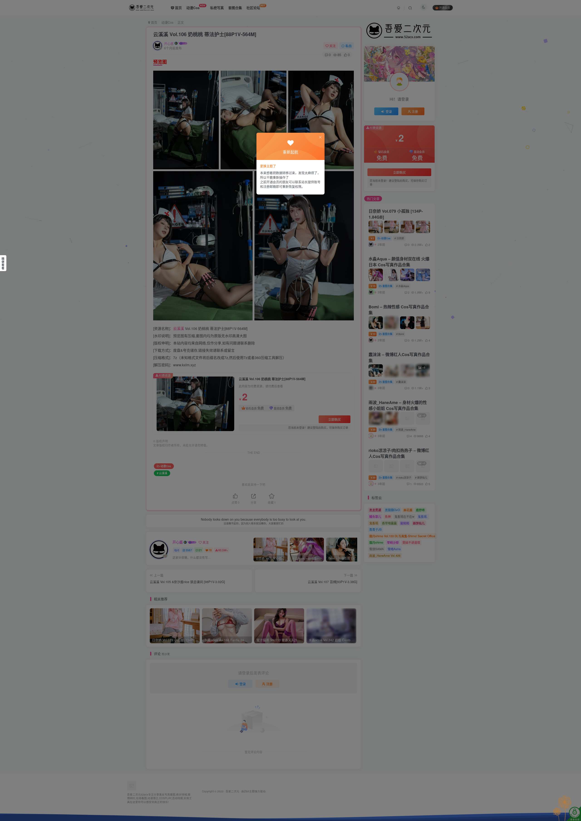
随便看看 (3, 263)
